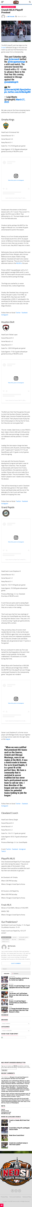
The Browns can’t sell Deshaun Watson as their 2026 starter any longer (18, 995)
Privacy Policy (4, 1197)
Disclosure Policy (27, 1197)
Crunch (3, 47)
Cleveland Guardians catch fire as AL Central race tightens (19, 979)
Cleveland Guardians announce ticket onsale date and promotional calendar (15, 1090)
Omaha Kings (21, 939)
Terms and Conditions (15, 1197)
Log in (3, 1109)
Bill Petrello (11, 16)
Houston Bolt (6, 939)
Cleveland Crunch (23, 937)
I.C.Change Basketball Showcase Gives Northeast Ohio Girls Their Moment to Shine (19, 1010)
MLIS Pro (14, 939)
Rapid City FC (5, 941)
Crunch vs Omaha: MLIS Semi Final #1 (19, 1121)
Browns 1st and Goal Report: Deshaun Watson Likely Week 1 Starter (18, 1002)
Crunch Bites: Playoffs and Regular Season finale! (19, 1128)
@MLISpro (19, 89)
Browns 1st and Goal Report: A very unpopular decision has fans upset (19, 986)
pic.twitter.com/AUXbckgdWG (17, 92)
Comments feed (6, 1112)
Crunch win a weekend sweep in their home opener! (18, 1143)
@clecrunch (14, 59)
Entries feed (5, 1111)
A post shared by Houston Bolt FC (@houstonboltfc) (18, 400)
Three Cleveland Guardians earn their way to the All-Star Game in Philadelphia (15, 1102)
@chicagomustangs (16, 61)
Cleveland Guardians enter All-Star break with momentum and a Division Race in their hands (15, 1099)
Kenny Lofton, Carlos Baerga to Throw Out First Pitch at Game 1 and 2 (15, 1095)
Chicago (15, 937)
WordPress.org (5, 1114)
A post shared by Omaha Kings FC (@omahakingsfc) (18, 198)
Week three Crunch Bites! (16, 1135)
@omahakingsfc (11, 82)
